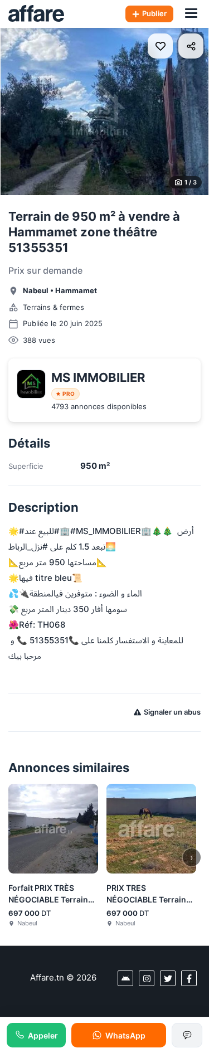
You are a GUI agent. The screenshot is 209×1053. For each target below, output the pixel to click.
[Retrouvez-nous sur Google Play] (125, 978)
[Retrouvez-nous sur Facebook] (189, 978)
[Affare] (36, 14)
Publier (154, 13)
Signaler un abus (172, 711)
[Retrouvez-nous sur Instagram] (146, 978)
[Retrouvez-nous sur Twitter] (168, 978)
